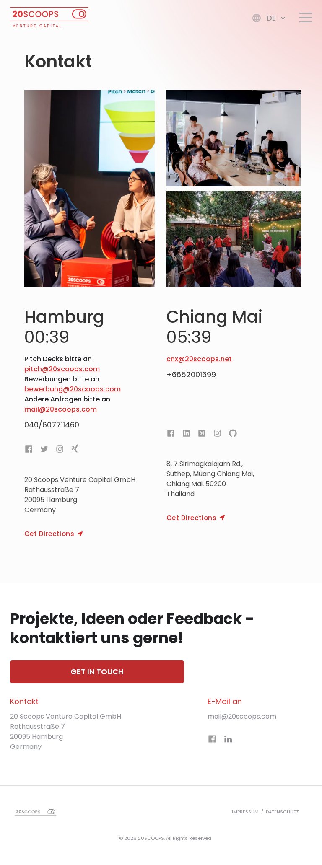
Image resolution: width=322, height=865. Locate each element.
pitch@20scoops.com (62, 369)
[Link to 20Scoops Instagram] (60, 450)
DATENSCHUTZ (282, 811)
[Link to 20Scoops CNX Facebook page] (172, 434)
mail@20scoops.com (60, 409)
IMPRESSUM (245, 811)
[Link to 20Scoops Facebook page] (30, 450)
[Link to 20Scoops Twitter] (44, 450)
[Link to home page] (49, 19)
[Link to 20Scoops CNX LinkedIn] (186, 434)
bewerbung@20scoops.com (72, 389)
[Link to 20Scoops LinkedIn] (228, 740)
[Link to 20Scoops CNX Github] (233, 434)
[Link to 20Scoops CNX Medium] (202, 434)
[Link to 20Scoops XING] (75, 450)
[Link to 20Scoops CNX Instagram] (217, 434)
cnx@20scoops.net (199, 359)
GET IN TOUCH (97, 671)
